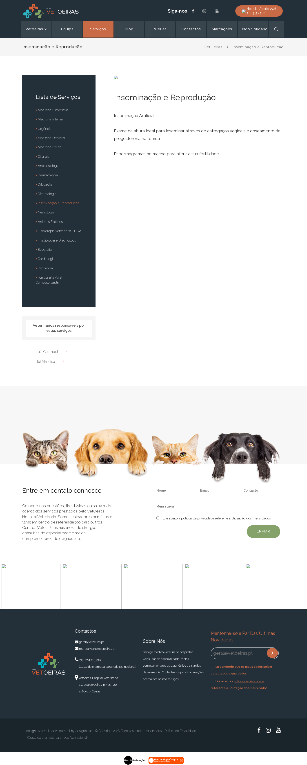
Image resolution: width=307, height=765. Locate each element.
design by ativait (37, 731)
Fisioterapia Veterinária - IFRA (59, 231)
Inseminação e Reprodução (258, 47)
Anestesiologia (48, 166)
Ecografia (44, 250)
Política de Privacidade (180, 731)
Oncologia (45, 268)
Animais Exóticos (50, 222)
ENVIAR (263, 531)
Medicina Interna (50, 119)
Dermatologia (47, 175)
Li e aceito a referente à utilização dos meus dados (239, 685)
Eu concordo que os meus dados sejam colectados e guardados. (241, 670)
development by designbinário (72, 731)
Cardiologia (46, 259)
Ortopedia (44, 184)
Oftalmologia (46, 194)
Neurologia (45, 212)
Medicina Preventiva (52, 110)
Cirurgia (43, 157)
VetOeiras (213, 47)
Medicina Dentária (51, 138)
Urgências (45, 129)
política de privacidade (198, 518)
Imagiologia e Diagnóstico (56, 240)
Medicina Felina (49, 147)
